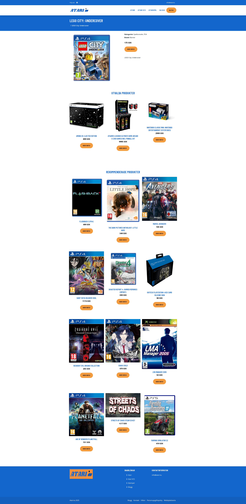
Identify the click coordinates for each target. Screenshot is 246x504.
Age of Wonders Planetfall (86, 439)
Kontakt (136, 500)
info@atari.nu (171, 2)
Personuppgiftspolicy (154, 500)
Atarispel (153, 10)
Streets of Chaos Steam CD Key (123, 420)
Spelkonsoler (138, 34)
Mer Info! (131, 49)
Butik (171, 10)
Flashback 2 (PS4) (86, 221)
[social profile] (77, 2)
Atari (132, 10)
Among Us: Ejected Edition (86, 136)
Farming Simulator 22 (159, 440)
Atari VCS (142, 10)
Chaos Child (123, 365)
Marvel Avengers (159, 224)
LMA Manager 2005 (160, 372)
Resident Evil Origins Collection (87, 365)
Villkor (143, 500)
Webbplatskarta (170, 500)
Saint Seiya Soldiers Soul (86, 298)
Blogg (162, 10)
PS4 (145, 34)
